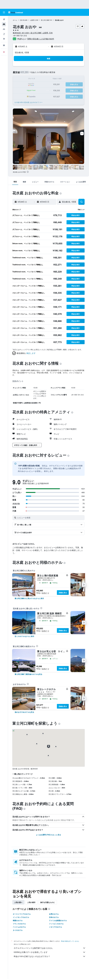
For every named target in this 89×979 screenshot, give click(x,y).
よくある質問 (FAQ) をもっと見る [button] (48, 834)
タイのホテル (18, 930)
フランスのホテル (19, 923)
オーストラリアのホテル (22, 914)
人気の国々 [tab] (18, 902)
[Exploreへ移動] (4, 39)
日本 (21, 20)
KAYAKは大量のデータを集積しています (31, 952)
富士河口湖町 (45, 20)
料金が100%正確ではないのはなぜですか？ (32, 956)
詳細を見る (63, 592)
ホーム (15, 20)
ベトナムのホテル (19, 927)
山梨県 (32, 20)
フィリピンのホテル (56, 923)
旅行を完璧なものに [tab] (47, 902)
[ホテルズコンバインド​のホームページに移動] (15, 12)
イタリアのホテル (55, 927)
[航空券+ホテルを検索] (4, 34)
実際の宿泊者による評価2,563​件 (40, 38)
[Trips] (4, 45)
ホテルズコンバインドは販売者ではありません (33, 948)
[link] (29, 598)
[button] (3, 12)
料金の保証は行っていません (70, 941)
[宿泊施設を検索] (4, 24)
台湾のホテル (54, 914)
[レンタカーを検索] (4, 29)
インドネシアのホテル (21, 917)
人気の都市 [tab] (31, 902)
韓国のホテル (18, 920)
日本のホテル (54, 917)
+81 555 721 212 (20, 35)
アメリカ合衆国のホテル (58, 920)
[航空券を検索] (4, 19)
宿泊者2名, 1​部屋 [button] (22, 52)
